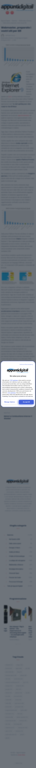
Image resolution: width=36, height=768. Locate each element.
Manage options (9, 402)
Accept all (26, 402)
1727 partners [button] (14, 380)
